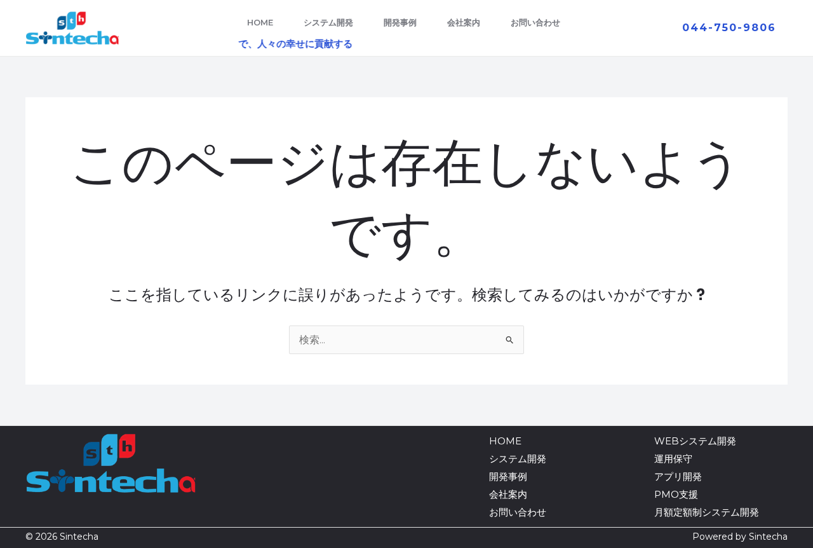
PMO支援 (676, 494)
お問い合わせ (535, 22)
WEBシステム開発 (695, 441)
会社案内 (463, 22)
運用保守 (673, 459)
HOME (260, 22)
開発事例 (400, 22)
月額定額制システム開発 (706, 512)
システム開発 (328, 22)
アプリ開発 (678, 476)
